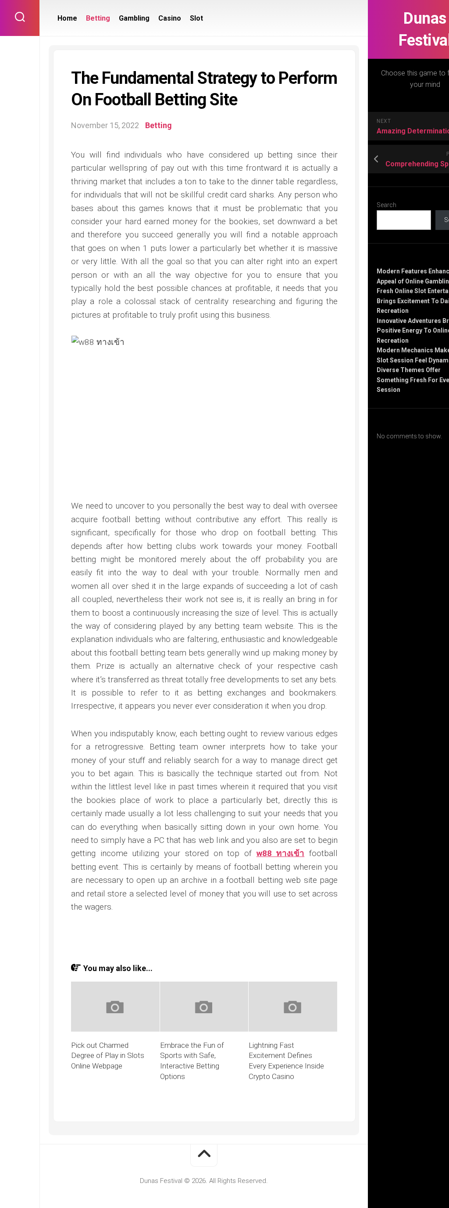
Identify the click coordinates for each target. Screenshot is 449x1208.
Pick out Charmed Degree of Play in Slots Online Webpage (107, 1056)
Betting (98, 18)
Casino (169, 18)
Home (67, 18)
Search (386, 204)
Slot (196, 18)
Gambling (134, 18)
